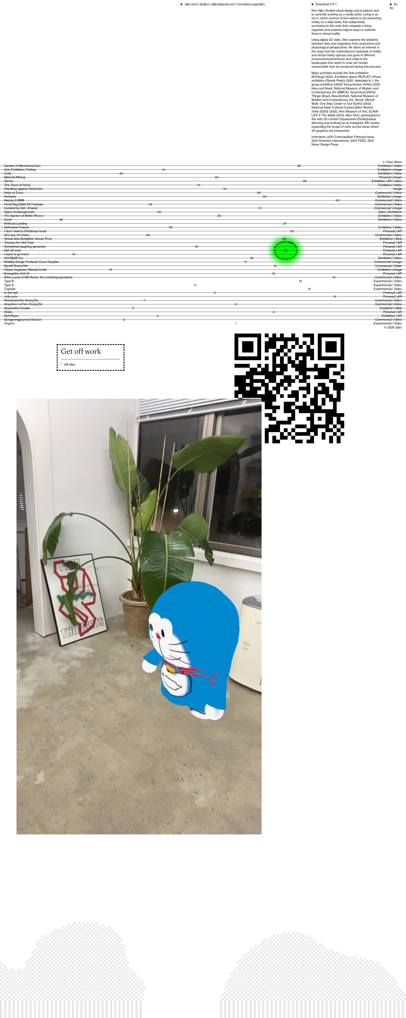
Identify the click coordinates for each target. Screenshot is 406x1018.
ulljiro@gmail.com (223, 4)
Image (397, 170)
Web (399, 239)
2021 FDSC (358, 141)
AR (389, 181)
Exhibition (385, 166)
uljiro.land (191, 4)
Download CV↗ (326, 4)
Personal (385, 177)
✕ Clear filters (392, 162)
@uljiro (204, 4)
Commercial (383, 193)
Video (398, 166)
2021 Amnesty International (330, 141)
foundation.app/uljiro (251, 4)
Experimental (383, 281)
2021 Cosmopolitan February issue (350, 137)
